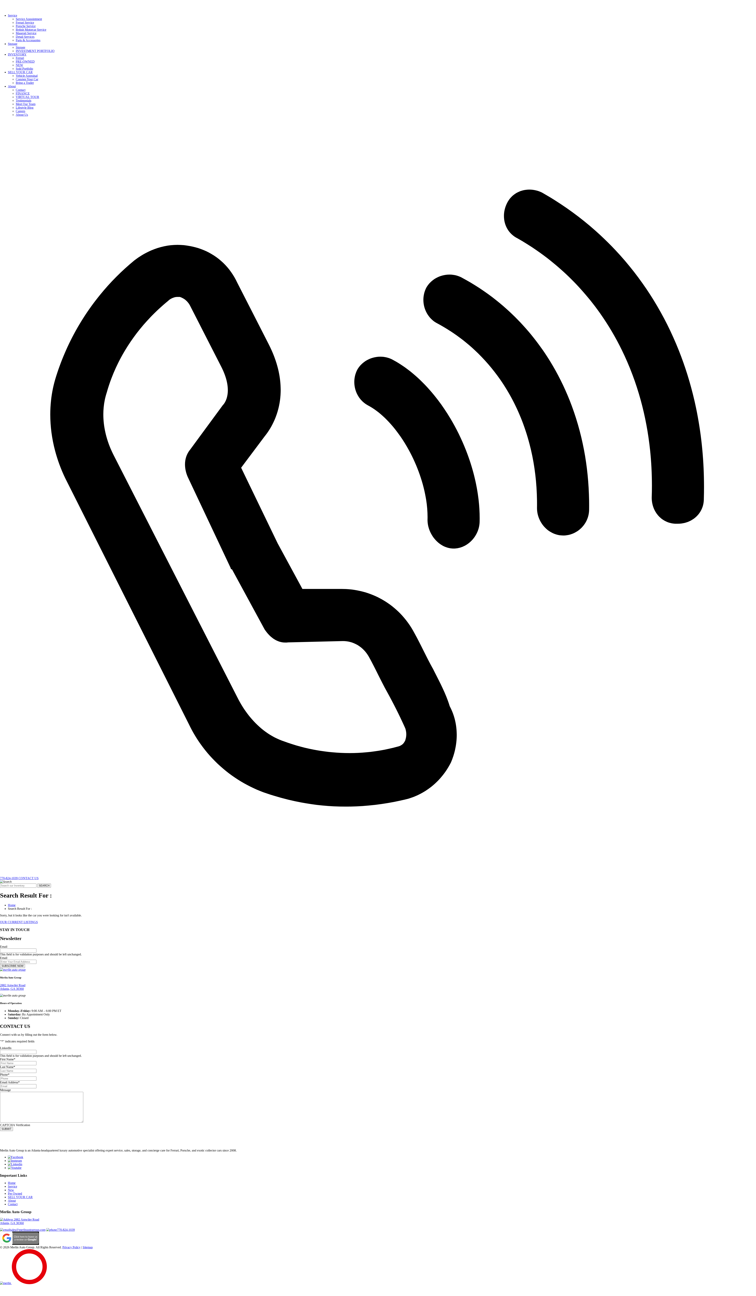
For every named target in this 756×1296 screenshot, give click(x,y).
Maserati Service (26, 33)
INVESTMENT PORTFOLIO (35, 51)
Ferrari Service (25, 22)
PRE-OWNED (25, 61)
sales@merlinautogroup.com (27, 1229)
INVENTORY (17, 54)
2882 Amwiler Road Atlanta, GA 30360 (12, 987)
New (11, 1190)
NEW (19, 65)
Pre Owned (15, 1193)
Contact (20, 90)
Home (12, 905)
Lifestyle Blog (24, 107)
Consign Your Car (27, 79)
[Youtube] (14, 1167)
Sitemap (88, 1247)
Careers (20, 111)
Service (12, 15)
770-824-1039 (66, 1229)
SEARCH (44, 885)
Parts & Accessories (28, 40)
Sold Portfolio (24, 68)
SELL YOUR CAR (20, 72)
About (12, 86)
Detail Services (25, 36)
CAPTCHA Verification (15, 1125)
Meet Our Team (25, 104)
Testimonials (23, 100)
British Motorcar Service (31, 29)
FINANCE (23, 93)
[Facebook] (15, 1157)
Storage (12, 43)
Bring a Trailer (25, 82)
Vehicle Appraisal (27, 75)
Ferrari (20, 58)
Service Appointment (29, 19)
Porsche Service (26, 26)
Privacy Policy (71, 1247)
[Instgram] (15, 1160)
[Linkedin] (15, 1164)
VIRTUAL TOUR (27, 97)
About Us (22, 114)
